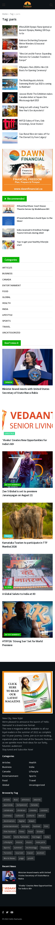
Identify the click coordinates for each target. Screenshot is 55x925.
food (30, 831)
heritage (36, 837)
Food (5, 291)
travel (30, 853)
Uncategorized (11, 332)
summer (18, 847)
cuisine (44, 810)
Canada (6, 279)
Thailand (45, 847)
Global (6, 297)
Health (6, 303)
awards (37, 799)
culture (30, 815)
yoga (21, 858)
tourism (19, 853)
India (5, 309)
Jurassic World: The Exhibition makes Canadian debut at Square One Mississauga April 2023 (35, 97)
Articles (7, 267)
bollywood (22, 805)
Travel (6, 326)
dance (41, 815)
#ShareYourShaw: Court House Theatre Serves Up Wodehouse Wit (33, 207)
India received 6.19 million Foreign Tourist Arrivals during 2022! (33, 231)
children (21, 810)
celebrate (8, 810)
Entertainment (11, 285)
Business (7, 273)
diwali (32, 821)
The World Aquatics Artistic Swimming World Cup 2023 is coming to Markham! (35, 83)
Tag (11, 14)
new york (40, 842)
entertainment (11, 826)
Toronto (8, 853)
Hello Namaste (15, 919)
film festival (9, 831)
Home (5, 14)
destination (9, 821)
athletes (26, 799)
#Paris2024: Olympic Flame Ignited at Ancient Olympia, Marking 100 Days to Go (35, 30)
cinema (33, 810)
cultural (19, 815)
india (47, 837)
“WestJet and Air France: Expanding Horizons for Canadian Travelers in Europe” (35, 57)
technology (31, 847)
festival (36, 826)
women (40, 853)
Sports (6, 320)
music (29, 842)
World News (9, 858)
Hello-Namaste (21, 837)
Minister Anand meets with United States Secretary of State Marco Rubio (34, 875)
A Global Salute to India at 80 (18, 594)
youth (30, 858)
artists (7, 799)
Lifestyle (7, 314)
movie (19, 842)
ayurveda (8, 805)
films (21, 831)
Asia (16, 799)
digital (22, 821)
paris (18, 14)
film (46, 826)
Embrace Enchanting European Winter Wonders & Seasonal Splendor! (33, 43)
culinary (8, 815)
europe (25, 826)
